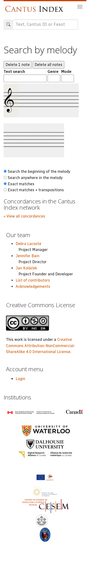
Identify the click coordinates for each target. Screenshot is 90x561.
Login (20, 378)
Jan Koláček (26, 268)
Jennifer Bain (27, 256)
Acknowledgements (33, 286)
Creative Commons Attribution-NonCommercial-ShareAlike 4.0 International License (40, 345)
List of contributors (33, 280)
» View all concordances (24, 216)
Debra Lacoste (28, 243)
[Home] (35, 6)
